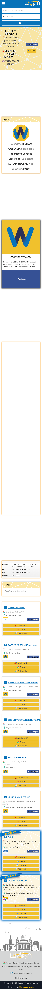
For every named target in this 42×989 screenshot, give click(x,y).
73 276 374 (10, 51)
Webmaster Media (26, 987)
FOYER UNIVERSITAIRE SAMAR (23, 682)
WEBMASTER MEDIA (17, 880)
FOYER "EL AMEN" (16, 607)
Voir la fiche (22, 633)
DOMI (10, 837)
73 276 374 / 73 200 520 (21, 570)
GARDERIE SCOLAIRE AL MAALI (23, 645)
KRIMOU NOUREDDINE (19, 797)
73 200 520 (9, 54)
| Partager (21, 279)
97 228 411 (9, 57)
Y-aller (32, 50)
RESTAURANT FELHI (17, 757)
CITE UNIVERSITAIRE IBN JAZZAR (24, 720)
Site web (22, 865)
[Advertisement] (21, 93)
